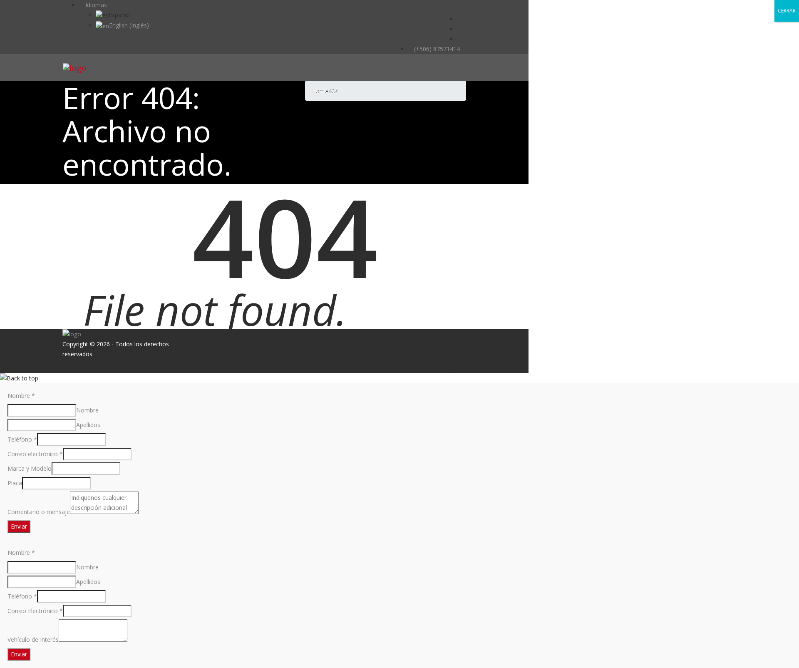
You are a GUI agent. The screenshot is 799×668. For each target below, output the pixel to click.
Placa (14, 483)
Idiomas (95, 5)
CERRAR (787, 10)
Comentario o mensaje (38, 512)
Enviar (19, 526)
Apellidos (88, 425)
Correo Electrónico (35, 611)
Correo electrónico (35, 454)
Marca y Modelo (29, 468)
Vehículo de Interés (33, 639)
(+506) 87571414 (436, 49)
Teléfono (22, 439)
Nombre (21, 396)
